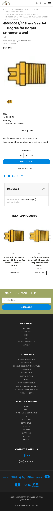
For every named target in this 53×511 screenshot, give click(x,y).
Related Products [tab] (24, 216)
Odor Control (27, 363)
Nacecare (26, 420)
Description (27, 130)
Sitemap (26, 345)
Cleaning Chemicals (26, 359)
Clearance (26, 369)
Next (50, 237)
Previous (3, 237)
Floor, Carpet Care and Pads (26, 386)
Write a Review (9, 43)
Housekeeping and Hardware (26, 389)
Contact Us (26, 332)
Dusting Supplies (26, 376)
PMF (26, 416)
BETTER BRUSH (26, 423)
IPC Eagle (26, 436)
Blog (26, 335)
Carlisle (26, 426)
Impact (26, 409)
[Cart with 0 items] (44, 3)
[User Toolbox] (40, 3)
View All (26, 440)
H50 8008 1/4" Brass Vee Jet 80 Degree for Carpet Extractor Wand (14, 261)
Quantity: (26, 150)
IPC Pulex (26, 430)
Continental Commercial (26, 413)
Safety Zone (26, 433)
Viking (26, 406)
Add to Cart (14, 273)
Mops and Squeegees (26, 383)
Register (31, 342)
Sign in (21, 342)
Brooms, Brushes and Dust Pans (26, 366)
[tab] (26, 189)
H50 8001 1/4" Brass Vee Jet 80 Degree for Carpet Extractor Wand (39, 261)
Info (26, 338)
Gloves (26, 379)
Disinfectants (26, 373)
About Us (26, 328)
